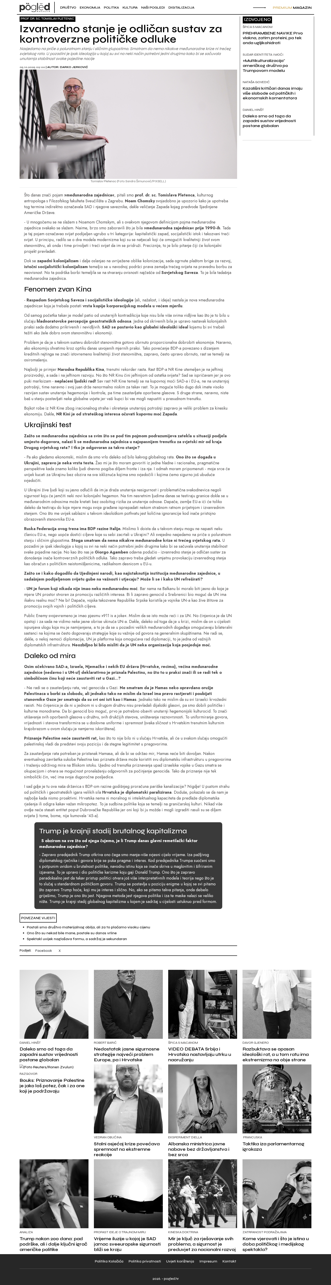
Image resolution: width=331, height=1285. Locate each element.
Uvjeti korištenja (180, 1261)
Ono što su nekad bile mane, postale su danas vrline (72, 933)
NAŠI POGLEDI (153, 7)
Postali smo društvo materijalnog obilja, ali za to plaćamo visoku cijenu (88, 927)
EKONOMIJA (90, 7)
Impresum (208, 1261)
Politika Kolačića (109, 1261)
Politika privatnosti (145, 1261)
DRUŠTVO (68, 7)
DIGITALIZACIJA (181, 7)
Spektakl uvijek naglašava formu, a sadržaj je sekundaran (77, 939)
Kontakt (229, 1261)
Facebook (43, 950)
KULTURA (130, 7)
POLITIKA (111, 7)
